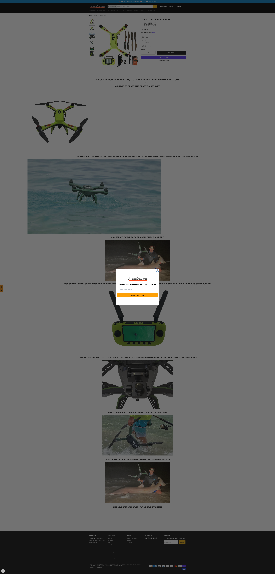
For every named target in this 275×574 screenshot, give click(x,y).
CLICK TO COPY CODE (137, 295)
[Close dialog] (157, 270)
